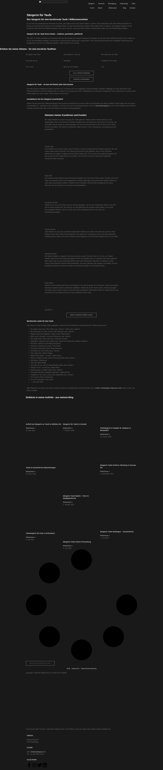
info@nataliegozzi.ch (38, 752)
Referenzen (113, 8)
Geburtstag (124, 4)
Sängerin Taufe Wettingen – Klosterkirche (117, 532)
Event (92, 8)
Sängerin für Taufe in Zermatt (74, 424)
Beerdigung (112, 4)
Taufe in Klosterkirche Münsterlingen (41, 468)
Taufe (133, 4)
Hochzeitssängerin (102, 106)
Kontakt (132, 8)
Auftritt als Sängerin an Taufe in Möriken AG (43, 424)
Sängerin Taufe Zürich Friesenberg (77, 542)
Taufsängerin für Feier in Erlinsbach (40, 533)
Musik (100, 8)
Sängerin (91, 4)
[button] (40, 663)
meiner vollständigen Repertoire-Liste (108, 388)
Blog (124, 8)
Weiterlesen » (31, 428)
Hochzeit (101, 4)
